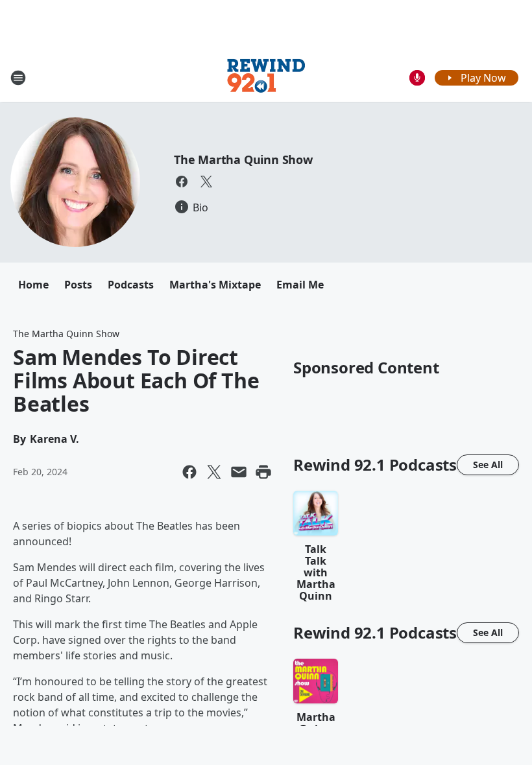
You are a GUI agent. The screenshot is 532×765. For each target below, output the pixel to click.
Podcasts (131, 284)
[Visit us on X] (206, 181)
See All (488, 464)
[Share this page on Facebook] (189, 472)
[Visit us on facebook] (181, 181)
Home (33, 284)
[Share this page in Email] (239, 472)
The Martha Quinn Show (243, 159)
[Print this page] (263, 472)
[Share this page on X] (214, 472)
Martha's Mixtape (215, 284)
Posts (78, 284)
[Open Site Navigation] (18, 78)
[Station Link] (266, 77)
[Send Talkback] (417, 78)
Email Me (300, 284)
